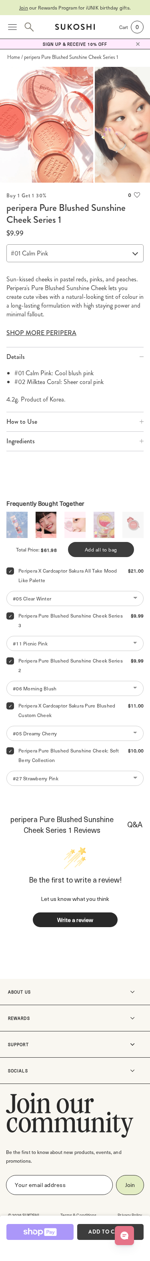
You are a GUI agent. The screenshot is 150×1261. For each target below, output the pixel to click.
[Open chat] (124, 1235)
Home (13, 57)
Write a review (75, 920)
